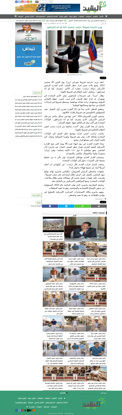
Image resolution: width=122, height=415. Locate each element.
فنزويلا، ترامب (99, 198)
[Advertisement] (28, 78)
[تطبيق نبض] (28, 56)
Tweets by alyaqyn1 (36, 206)
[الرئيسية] (106, 16)
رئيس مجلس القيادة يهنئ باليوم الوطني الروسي (23, 110)
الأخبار (102, 23)
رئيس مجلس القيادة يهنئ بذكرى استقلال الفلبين (23, 106)
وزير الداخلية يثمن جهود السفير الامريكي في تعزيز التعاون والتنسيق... (27, 20)
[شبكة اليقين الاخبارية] (28, 33)
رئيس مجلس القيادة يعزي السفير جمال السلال (24, 103)
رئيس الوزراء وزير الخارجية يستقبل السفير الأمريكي (22, 123)
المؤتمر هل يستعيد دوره (65, 20)
